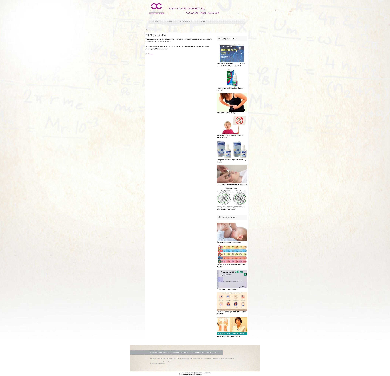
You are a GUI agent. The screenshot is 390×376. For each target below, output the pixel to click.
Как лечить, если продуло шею (228, 336)
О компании (156, 21)
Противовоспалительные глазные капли (232, 184)
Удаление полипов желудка (227, 113)
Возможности (185, 352)
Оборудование (175, 352)
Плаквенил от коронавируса (227, 289)
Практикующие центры (186, 21)
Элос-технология (164, 352)
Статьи (169, 21)
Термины (209, 352)
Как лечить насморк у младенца (229, 242)
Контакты (204, 21)
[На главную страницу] (156, 13)
